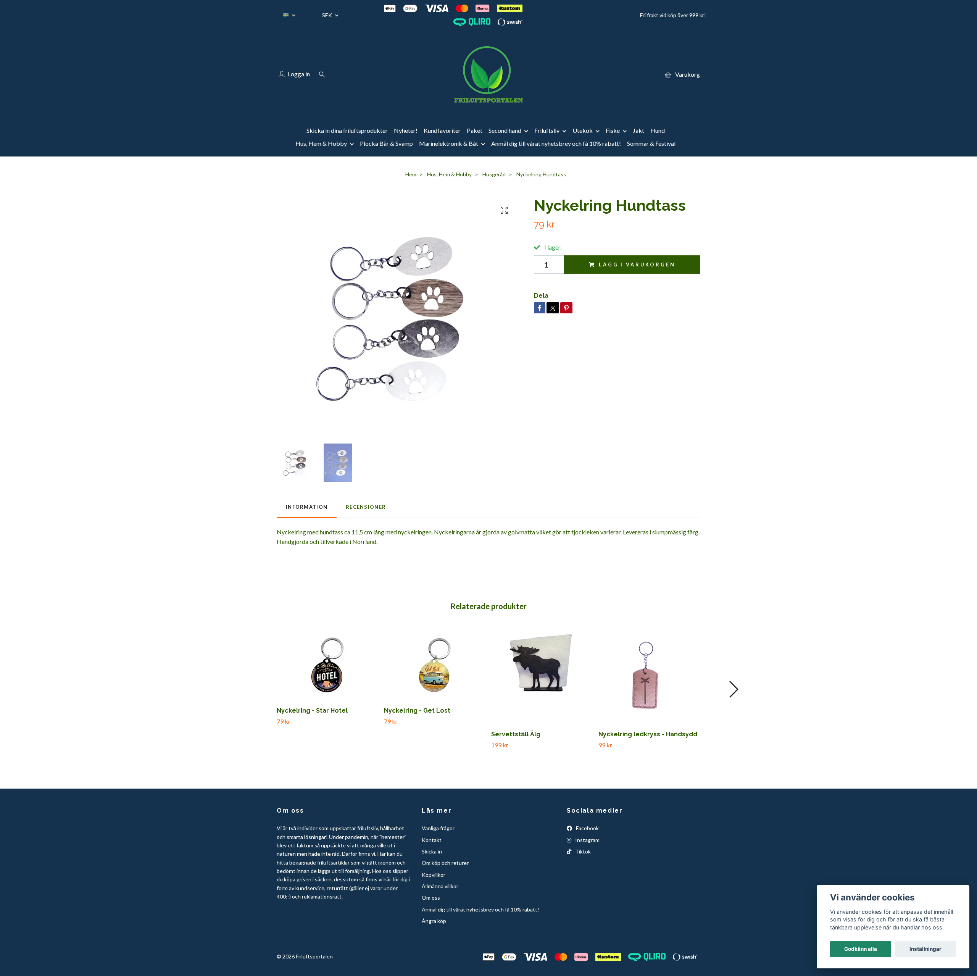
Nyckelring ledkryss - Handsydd (647, 734)
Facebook (587, 828)
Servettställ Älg (515, 734)
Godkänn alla (860, 949)
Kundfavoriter (442, 130)
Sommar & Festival (651, 143)
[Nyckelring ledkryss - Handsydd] (649, 676)
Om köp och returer (445, 863)
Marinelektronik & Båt (448, 143)
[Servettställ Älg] (542, 676)
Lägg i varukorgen (637, 264)
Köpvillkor (433, 874)
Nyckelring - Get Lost (417, 710)
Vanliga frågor (438, 828)
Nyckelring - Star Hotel (312, 710)
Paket (474, 130)
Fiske (613, 130)
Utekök (582, 130)
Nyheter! (406, 130)
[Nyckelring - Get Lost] (434, 665)
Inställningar (925, 949)
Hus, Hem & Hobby (321, 143)
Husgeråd (494, 174)
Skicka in (432, 851)
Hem (410, 174)
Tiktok (582, 851)
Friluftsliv (546, 130)
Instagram (587, 840)
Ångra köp (434, 921)
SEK (327, 15)
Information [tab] (306, 507)
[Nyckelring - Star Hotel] (327, 665)
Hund (657, 130)
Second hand (504, 130)
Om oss (431, 897)
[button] (733, 689)
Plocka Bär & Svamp (386, 143)
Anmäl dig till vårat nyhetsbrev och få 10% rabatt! (556, 143)
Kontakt (432, 840)
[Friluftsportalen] (488, 74)
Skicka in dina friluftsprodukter (347, 130)
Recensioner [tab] (366, 507)
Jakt (638, 130)
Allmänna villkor (440, 886)
